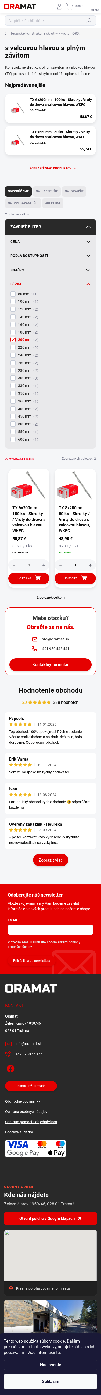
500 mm (27, 424)
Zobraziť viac (51, 860)
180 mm (27, 332)
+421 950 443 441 (30, 1054)
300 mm (27, 378)
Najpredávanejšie (23, 203)
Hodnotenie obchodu (51, 690)
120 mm (27, 309)
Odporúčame (18, 191)
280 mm (27, 370)
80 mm (26, 294)
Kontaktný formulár (50, 664)
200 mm (27, 340)
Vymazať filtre (21, 459)
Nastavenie (50, 1364)
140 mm (27, 317)
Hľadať (89, 20)
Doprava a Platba (19, 1132)
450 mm (27, 416)
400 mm (27, 409)
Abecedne (53, 203)
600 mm (27, 439)
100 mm (27, 301)
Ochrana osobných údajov (26, 1112)
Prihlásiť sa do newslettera (31, 961)
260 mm (27, 363)
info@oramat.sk (29, 1044)
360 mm (27, 401)
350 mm (27, 393)
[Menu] (94, 6)
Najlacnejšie (47, 191)
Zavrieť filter (25, 226)
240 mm (27, 355)
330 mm (27, 386)
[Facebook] (9, 1067)
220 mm (27, 347)
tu (58, 1352)
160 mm (27, 324)
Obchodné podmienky (22, 1101)
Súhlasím (50, 1381)
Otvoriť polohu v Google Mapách (47, 1218)
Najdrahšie (74, 191)
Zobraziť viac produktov (50, 168)
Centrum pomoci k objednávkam (31, 1122)
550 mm (27, 432)
